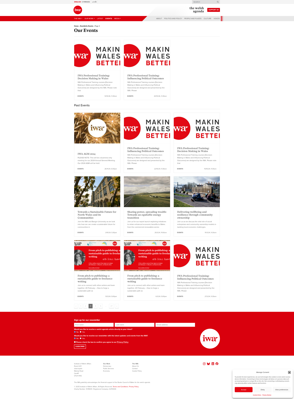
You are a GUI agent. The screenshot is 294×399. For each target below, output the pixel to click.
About (159, 18)
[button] (289, 372)
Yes (83, 332)
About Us (135, 366)
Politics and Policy (173, 18)
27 (111, 306)
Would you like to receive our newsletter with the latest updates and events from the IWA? (111, 336)
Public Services (108, 369)
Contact (135, 369)
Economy (106, 371)
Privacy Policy (122, 342)
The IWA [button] (77, 18)
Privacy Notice (266, 395)
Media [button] (117, 18)
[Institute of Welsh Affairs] (78, 10)
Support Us (214, 10)
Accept (243, 390)
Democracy (107, 366)
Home (76, 26)
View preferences (281, 390)
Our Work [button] (89, 18)
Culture (207, 18)
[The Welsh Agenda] (196, 10)
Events (108, 18)
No (77, 332)
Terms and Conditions (120, 387)
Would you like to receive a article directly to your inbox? (103, 329)
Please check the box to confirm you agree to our (102, 342)
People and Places (192, 18)
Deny (263, 390)
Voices (217, 18)
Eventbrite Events (86, 26)
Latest (100, 18)
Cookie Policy (257, 395)
